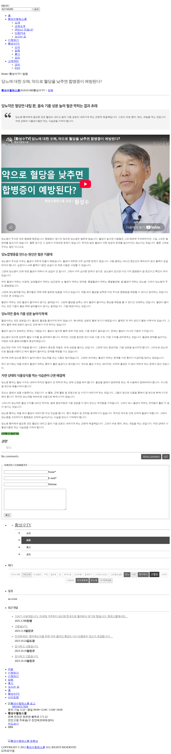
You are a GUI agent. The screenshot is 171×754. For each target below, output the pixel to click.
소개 (17, 22)
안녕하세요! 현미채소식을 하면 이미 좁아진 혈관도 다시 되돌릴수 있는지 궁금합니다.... (64, 636)
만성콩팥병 (82, 580)
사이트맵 (13, 697)
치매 (46, 575)
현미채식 (143, 574)
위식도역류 (15, 575)
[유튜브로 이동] (23, 741)
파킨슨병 (27, 575)
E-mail (52, 478)
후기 (17, 54)
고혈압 (154, 574)
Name (52, 472)
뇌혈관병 (70, 580)
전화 (10, 669)
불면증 (53, 575)
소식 (17, 47)
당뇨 (9, 447)
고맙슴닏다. (21, 626)
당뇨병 (94, 580)
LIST (166, 456)
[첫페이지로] (21, 703)
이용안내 (20, 33)
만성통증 (37, 575)
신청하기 (13, 40)
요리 (17, 57)
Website (52, 484)
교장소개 (20, 26)
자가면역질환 (105, 580)
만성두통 (78, 575)
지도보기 (13, 723)
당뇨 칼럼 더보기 (10, 433)
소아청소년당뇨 (101, 575)
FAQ (17, 68)
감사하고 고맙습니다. (27, 646)
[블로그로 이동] (45, 741)
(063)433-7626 (20, 706)
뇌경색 (164, 575)
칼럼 (17, 50)
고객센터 (13, 61)
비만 (134, 575)
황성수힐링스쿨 (17, 19)
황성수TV (14, 43)
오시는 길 (20, 36)
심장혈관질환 (116, 575)
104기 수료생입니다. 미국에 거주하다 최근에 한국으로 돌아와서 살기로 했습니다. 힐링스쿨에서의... (71, 616)
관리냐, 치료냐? (24, 29)
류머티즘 (67, 575)
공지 (17, 64)
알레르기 (88, 575)
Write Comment (151, 456)
